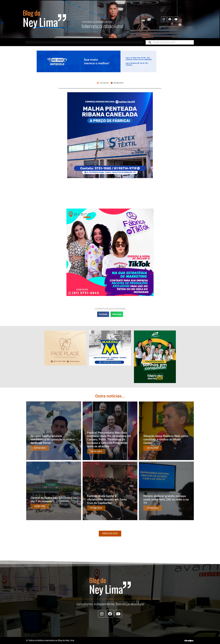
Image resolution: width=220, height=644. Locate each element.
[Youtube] (176, 19)
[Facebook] (170, 19)
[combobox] (170, 42)
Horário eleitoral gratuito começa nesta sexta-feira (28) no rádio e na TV (166, 499)
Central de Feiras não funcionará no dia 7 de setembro (53, 499)
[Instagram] (163, 19)
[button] (103, 314)
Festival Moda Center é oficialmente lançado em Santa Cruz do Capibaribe (107, 499)
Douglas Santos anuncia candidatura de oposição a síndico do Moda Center (53, 439)
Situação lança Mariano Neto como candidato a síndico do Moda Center (165, 439)
